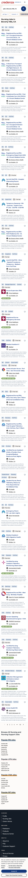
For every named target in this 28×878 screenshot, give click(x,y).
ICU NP (3, 803)
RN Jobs (11, 740)
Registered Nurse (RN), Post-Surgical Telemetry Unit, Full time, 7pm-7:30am (15, 426)
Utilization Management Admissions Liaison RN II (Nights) (14, 679)
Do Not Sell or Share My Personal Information (15, 866)
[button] (14, 9)
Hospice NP (4, 796)
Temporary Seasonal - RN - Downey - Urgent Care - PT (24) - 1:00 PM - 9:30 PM (15, 205)
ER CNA (3, 787)
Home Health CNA (5, 786)
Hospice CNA (4, 784)
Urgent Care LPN (5, 768)
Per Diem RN (4, 752)
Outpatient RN (4, 754)
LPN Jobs (12, 759)
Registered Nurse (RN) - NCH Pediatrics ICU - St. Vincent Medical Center (14, 234)
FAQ (4, 844)
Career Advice (7, 821)
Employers (6, 828)
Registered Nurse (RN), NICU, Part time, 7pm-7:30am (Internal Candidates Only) (16, 398)
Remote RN (4, 749)
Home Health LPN (5, 764)
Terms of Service (8, 853)
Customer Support (9, 846)
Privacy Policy (3, 866)
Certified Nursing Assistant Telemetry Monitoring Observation (14, 563)
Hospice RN (4, 747)
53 (20, 724)
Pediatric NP (4, 797)
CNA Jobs (12, 775)
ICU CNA (3, 778)
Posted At (15, 14)
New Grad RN (4, 745)
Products (6, 831)
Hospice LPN (4, 766)
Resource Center (8, 834)
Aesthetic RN (4, 743)
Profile (5, 816)
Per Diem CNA (4, 782)
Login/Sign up (18, 2)
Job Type (6, 14)
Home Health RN (12, 708)
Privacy (5, 856)
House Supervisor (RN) (14, 290)
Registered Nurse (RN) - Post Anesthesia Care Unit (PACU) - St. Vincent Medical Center (16, 96)
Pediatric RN (4, 751)
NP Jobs (11, 792)
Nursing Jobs (7, 819)
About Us (6, 841)
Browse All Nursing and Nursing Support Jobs (11, 733)
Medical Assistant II (12, 344)
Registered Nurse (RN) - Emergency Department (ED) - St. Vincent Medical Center (16, 155)
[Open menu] (25, 2)
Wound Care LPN (5, 770)
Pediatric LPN (4, 763)
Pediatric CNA (4, 780)
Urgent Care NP (4, 801)
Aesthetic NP (4, 799)
